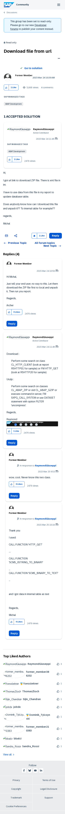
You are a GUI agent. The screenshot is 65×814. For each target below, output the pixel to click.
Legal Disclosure (48, 789)
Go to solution (33, 68)
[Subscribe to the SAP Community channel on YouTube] (35, 770)
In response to (38, 465)
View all (7, 754)
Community (22, 4)
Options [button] (58, 59)
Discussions (12, 12)
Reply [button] (55, 235)
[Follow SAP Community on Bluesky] (29, 770)
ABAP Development (13, 104)
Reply (11, 323)
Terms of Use (48, 780)
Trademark (16, 797)
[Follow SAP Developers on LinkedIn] (41, 770)
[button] (6, 87)
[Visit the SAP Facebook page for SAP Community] (24, 770)
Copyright (16, 789)
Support (48, 797)
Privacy (16, 780)
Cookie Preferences (16, 806)
